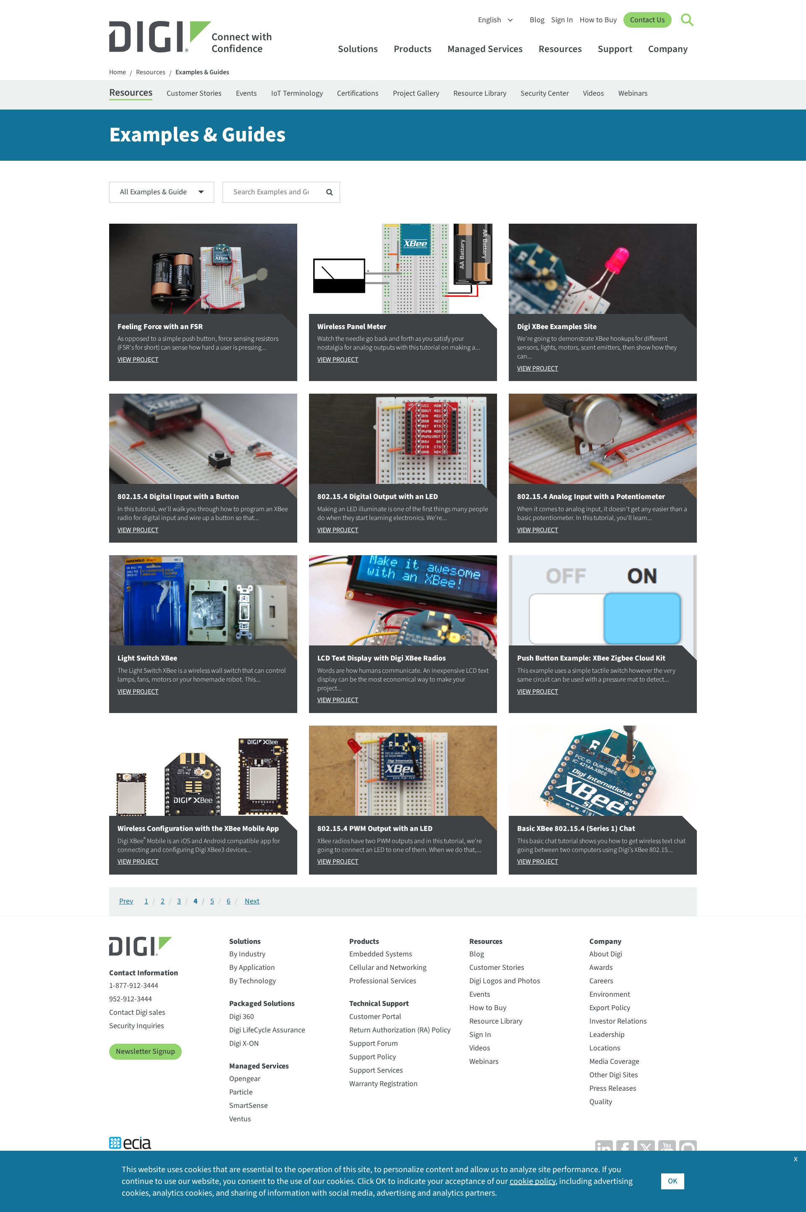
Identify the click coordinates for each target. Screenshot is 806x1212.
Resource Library (479, 93)
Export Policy (609, 1008)
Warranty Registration (383, 1084)
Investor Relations (618, 1021)
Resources (560, 49)
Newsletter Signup (145, 1051)
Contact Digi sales (137, 1012)
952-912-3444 (130, 999)
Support (615, 49)
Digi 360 (241, 1016)
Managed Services (485, 49)
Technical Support (379, 1003)
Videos (593, 93)
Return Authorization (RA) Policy (399, 1030)
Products (413, 49)
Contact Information (143, 973)
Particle (241, 1092)
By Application (252, 967)
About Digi (605, 954)
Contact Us (647, 20)
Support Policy (372, 1057)
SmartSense (248, 1105)
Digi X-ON (244, 1043)
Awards (601, 967)
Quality (600, 1102)
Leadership (607, 1034)
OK (673, 1181)
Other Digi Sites (613, 1075)
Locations (604, 1048)
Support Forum (373, 1043)
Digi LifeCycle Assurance (267, 1030)
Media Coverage (614, 1061)
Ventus (240, 1119)
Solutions (358, 49)
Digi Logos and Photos (504, 981)
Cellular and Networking (388, 967)
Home (117, 72)
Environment (609, 994)
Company (668, 49)
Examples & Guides (202, 72)
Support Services (376, 1070)
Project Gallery (416, 93)
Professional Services (382, 981)
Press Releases (612, 1088)
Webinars (633, 93)
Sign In (562, 20)
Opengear (244, 1079)
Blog (537, 20)
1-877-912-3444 (133, 985)
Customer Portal (375, 1016)
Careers (601, 981)
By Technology (252, 981)
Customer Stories (194, 93)
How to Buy (598, 20)
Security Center (545, 93)
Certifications (358, 93)
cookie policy (532, 1181)
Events (246, 93)
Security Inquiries (136, 1026)
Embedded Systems (380, 954)
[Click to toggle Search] (687, 20)
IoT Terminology (297, 93)
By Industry (247, 954)
